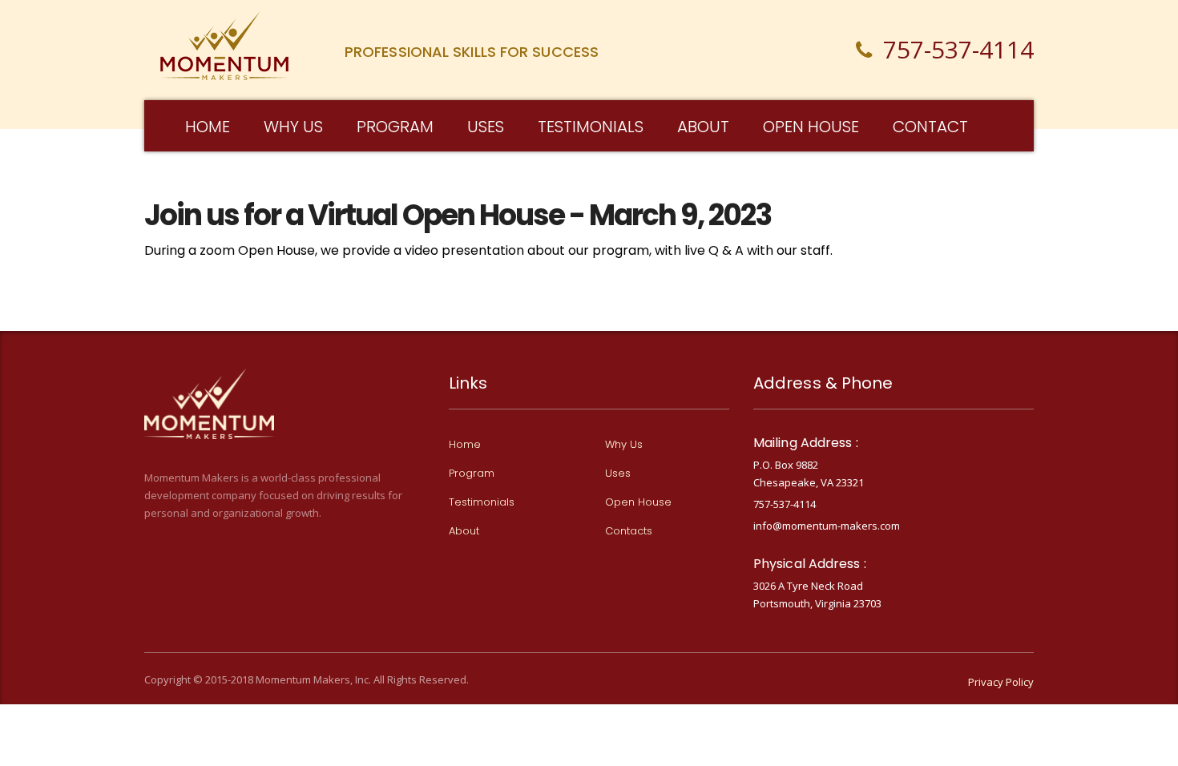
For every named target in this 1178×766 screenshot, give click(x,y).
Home (465, 444)
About (703, 126)
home (207, 126)
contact (930, 126)
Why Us (624, 444)
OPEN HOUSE (811, 126)
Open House (638, 502)
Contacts (628, 531)
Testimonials (590, 126)
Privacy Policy (1001, 682)
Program (395, 126)
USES (485, 126)
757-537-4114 (784, 504)
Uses (618, 473)
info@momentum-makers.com (826, 525)
